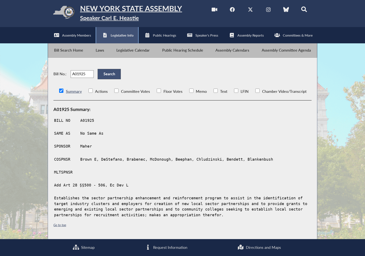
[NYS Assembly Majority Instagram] (268, 10)
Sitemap (87, 247)
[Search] (304, 10)
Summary (74, 91)
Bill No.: (60, 74)
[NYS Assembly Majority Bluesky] (286, 10)
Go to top (59, 225)
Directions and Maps (263, 247)
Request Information (169, 247)
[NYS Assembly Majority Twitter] (250, 10)
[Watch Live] (214, 10)
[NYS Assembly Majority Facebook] (232, 10)
